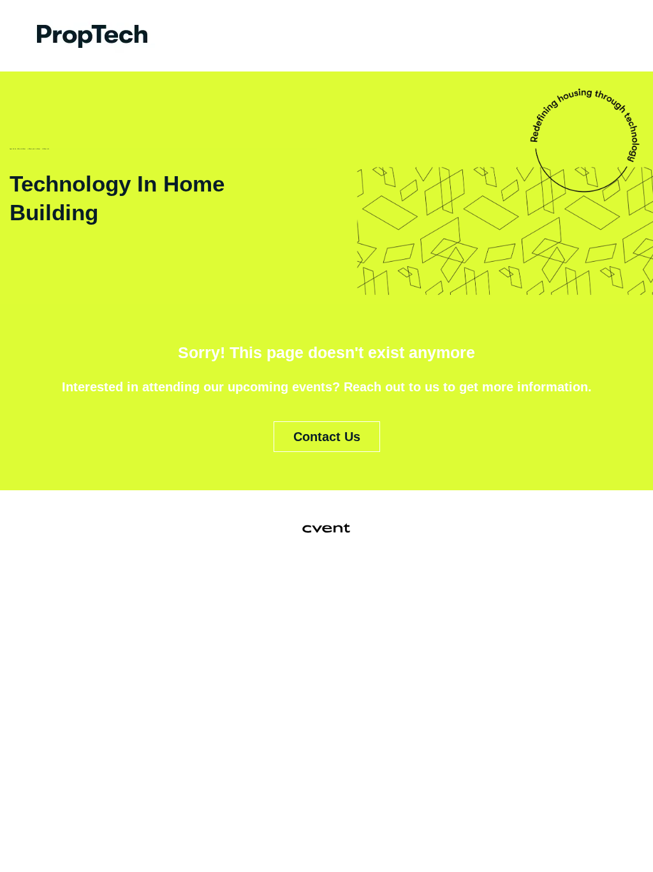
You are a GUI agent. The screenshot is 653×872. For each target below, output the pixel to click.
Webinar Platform (540, 587)
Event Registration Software (406, 587)
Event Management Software (129, 587)
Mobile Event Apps (268, 587)
